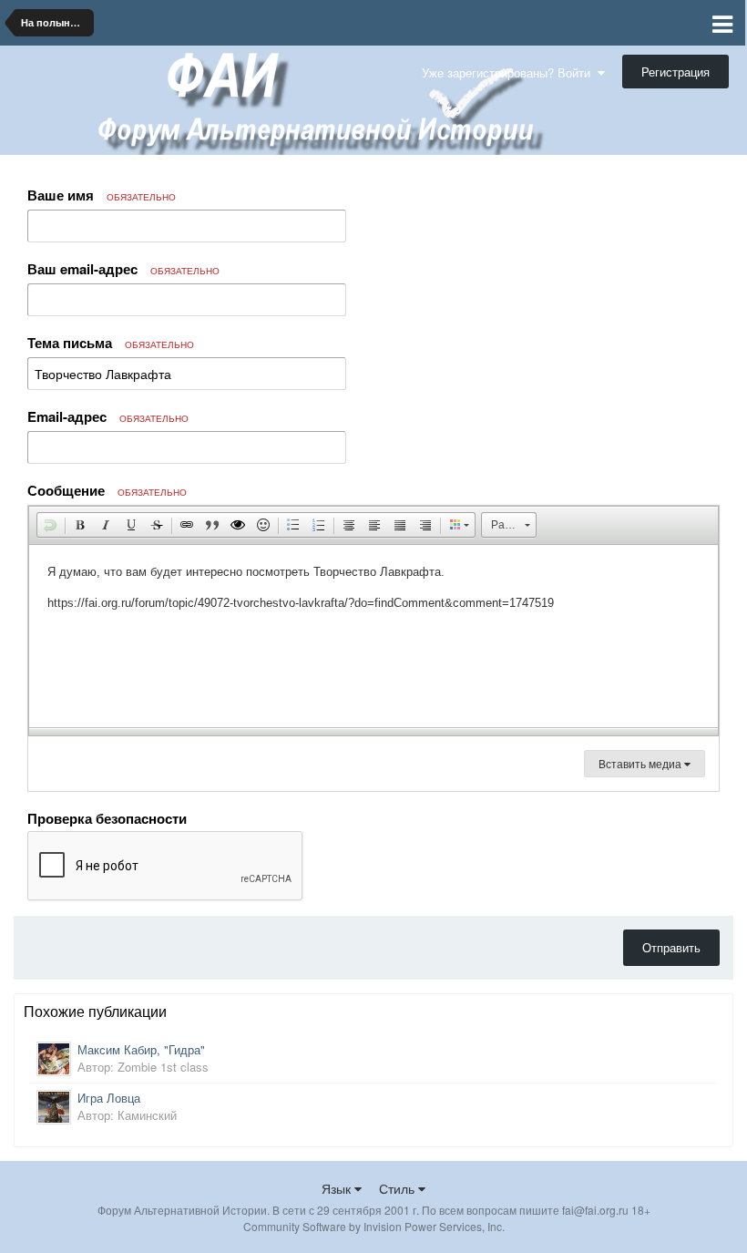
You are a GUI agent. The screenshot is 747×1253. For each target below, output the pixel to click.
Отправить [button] (671, 947)
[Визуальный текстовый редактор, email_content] (373, 636)
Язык (338, 1188)
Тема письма (110, 343)
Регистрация (675, 71)
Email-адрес (108, 416)
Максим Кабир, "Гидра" (141, 1049)
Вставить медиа (641, 763)
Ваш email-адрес (123, 269)
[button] (50, 525)
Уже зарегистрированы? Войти (510, 72)
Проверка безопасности (107, 817)
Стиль (398, 1188)
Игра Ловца (108, 1097)
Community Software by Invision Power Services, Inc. (374, 1226)
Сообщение (107, 490)
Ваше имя (101, 195)
